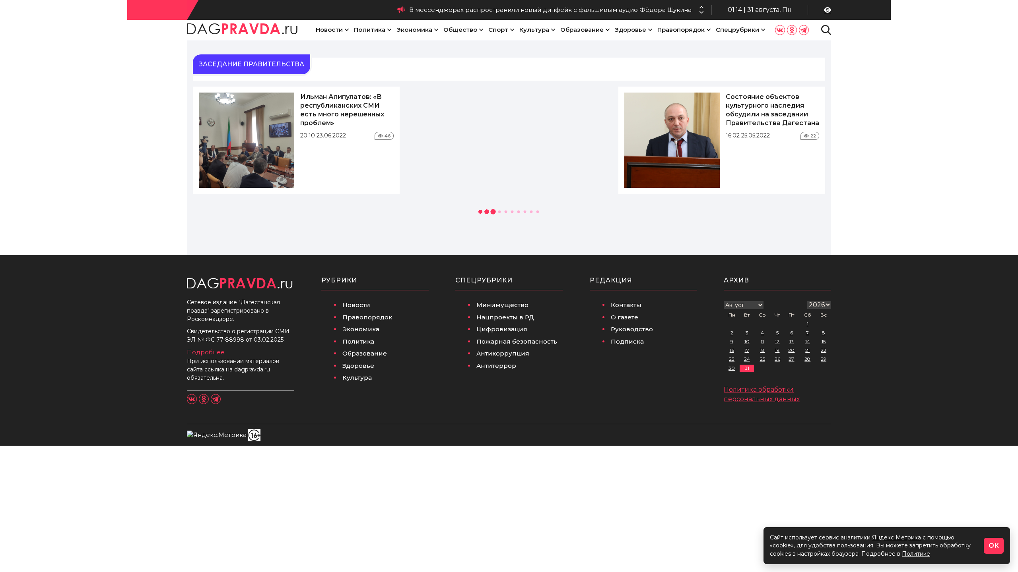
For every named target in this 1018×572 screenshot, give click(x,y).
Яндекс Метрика (896, 537)
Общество (460, 29)
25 (762, 359)
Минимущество (502, 305)
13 (791, 341)
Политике (916, 553)
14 (807, 341)
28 (807, 359)
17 (747, 350)
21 (807, 350)
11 (762, 341)
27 (791, 359)
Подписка (627, 341)
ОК (994, 545)
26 (777, 359)
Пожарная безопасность (516, 341)
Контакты (626, 305)
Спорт (498, 29)
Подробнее (206, 352)
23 (731, 359)
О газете (624, 317)
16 (732, 350)
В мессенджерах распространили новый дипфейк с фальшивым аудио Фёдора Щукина (550, 10)
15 (824, 341)
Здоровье (630, 29)
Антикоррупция (502, 353)
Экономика (414, 29)
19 (777, 350)
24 (747, 359)
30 (732, 368)
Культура (534, 29)
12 (777, 341)
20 (791, 350)
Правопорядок (681, 29)
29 (823, 359)
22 (823, 350)
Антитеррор (496, 365)
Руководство (632, 329)
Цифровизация (501, 329)
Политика (369, 29)
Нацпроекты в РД (505, 317)
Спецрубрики (737, 29)
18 (762, 350)
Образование (582, 29)
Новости (329, 29)
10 (747, 341)
